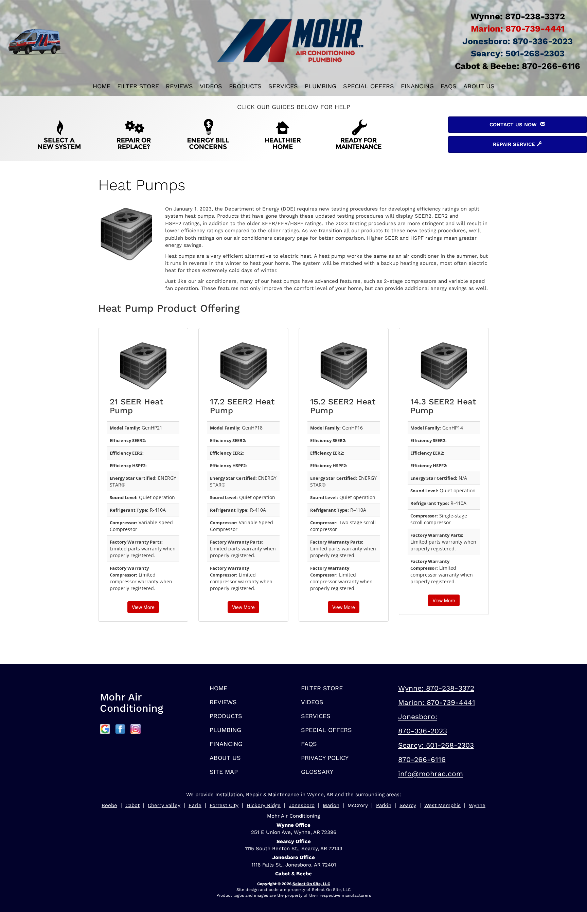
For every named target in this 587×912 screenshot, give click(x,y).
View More (143, 607)
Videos (211, 86)
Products (245, 86)
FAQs (449, 86)
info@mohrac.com (430, 773)
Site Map (224, 771)
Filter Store (138, 86)
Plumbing (320, 86)
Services (283, 86)
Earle (195, 805)
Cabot (132, 805)
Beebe (109, 805)
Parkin (383, 805)
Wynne (477, 805)
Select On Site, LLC (311, 883)
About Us (479, 86)
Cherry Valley (164, 805)
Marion (331, 805)
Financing (417, 86)
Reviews (179, 86)
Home (101, 86)
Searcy (407, 805)
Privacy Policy (325, 757)
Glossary (317, 771)
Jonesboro (302, 805)
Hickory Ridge (264, 805)
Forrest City (224, 805)
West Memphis (442, 805)
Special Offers (368, 86)
